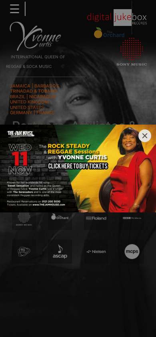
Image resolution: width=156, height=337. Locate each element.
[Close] (144, 135)
